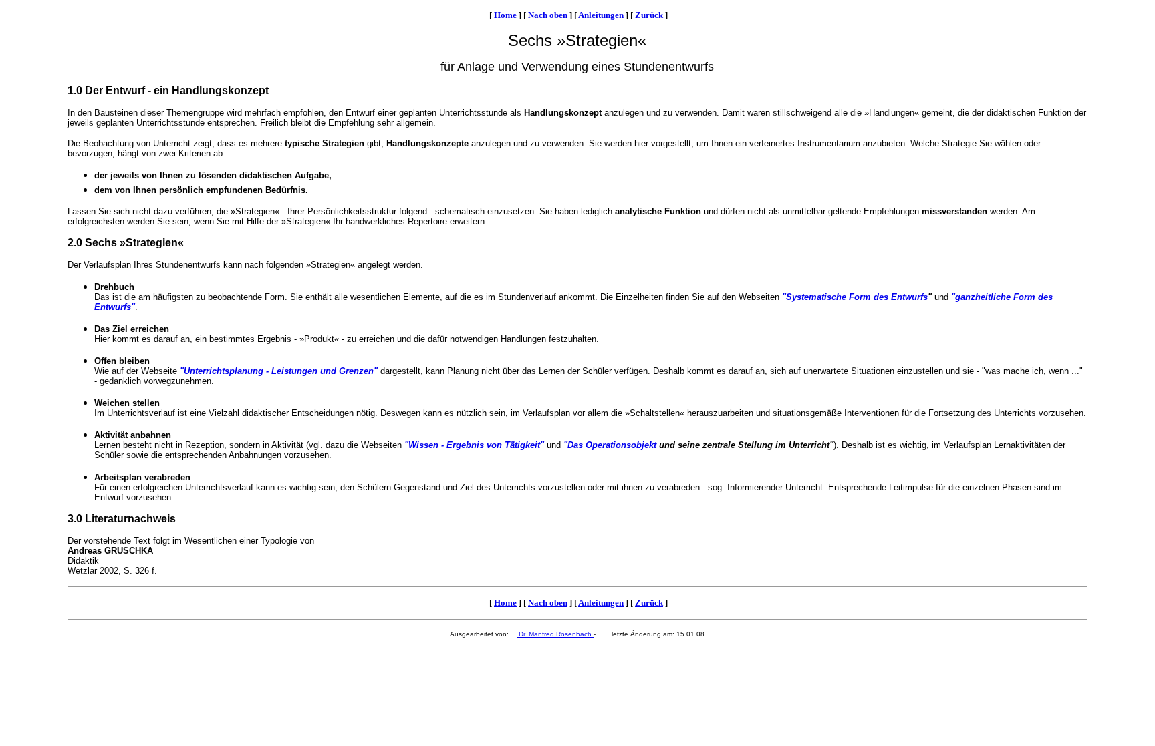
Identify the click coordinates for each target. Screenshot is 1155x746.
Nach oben (547, 15)
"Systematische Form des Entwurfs (855, 297)
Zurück (649, 15)
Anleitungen (601, 15)
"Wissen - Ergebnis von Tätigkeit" (474, 445)
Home (505, 15)
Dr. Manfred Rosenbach (555, 634)
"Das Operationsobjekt (611, 445)
